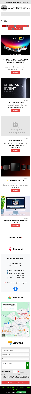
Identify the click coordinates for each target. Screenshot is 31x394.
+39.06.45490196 (22, 2)
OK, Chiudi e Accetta (21, 392)
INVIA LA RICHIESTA (15, 383)
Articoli (12, 26)
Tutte (5, 26)
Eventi (11, 29)
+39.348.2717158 (18, 278)
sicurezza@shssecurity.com (18, 283)
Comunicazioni (23, 26)
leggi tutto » (15, 72)
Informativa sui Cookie (10, 392)
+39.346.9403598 (18, 275)
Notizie (19, 29)
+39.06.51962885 (10, 2)
